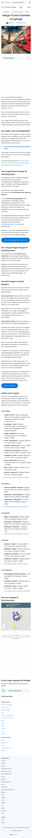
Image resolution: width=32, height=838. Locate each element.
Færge (27, 12)
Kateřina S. (11, 22)
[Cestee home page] (7, 2)
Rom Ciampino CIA (5, 781)
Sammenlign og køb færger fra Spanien (16, 534)
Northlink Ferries (18, 165)
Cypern (3, 808)
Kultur (2, 725)
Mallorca (3, 810)
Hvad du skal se (5, 707)
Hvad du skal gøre (5, 710)
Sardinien (3, 779)
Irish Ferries (10, 163)
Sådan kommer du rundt (7, 717)
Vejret (21, 7)
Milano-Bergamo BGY (6, 774)
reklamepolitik (16, 638)
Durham (3, 745)
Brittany (17, 163)
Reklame (27, 827)
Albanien (3, 802)
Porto (2, 813)
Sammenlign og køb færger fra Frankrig (16, 477)
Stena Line (9, 165)
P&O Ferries (21, 161)
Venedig (3, 797)
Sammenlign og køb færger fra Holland (16, 507)
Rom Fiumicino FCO (6, 771)
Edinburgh (3, 750)
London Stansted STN (6, 768)
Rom (2, 805)
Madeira (3, 792)
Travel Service (4, 787)
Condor (27, 163)
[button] (2, 2)
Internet (3, 733)
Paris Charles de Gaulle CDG (8, 789)
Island (2, 800)
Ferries (22, 163)
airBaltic (3, 760)
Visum (2, 731)
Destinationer (6, 12)
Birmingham (4, 742)
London (3, 740)
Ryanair (3, 766)
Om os (2, 819)
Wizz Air (3, 784)
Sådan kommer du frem (7, 715)
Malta (2, 795)
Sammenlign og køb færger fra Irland (15, 564)
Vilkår (14, 827)
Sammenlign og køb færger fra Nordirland (17, 591)
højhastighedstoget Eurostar (10, 224)
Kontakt (3, 822)
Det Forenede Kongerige (8, 7)
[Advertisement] (16, 78)
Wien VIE (3, 763)
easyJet (3, 776)
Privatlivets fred (20, 827)
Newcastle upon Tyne (6, 748)
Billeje (2, 720)
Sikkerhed (3, 728)
